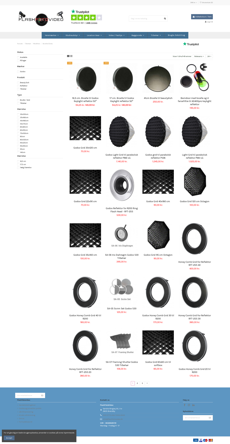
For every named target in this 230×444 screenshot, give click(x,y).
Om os (21, 418)
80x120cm (24, 140)
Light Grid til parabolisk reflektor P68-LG (194, 156)
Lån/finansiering (26, 412)
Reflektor (23, 86)
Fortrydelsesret (25, 422)
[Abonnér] (42, 395)
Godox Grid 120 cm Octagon (194, 201)
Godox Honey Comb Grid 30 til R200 (158, 317)
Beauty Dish (24, 83)
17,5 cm (23, 164)
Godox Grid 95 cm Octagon (158, 254)
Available (23, 57)
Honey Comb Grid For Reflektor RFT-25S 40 (194, 263)
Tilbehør (23, 89)
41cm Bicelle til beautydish (158, 98)
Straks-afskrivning (27, 415)
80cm (22, 136)
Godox (22, 72)
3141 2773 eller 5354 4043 (114, 415)
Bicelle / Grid (25, 100)
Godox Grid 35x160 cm (85, 254)
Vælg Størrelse (25, 167)
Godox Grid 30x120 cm (85, 147)
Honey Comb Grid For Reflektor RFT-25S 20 (85, 371)
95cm (22, 149)
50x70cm (24, 124)
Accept (9, 438)
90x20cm (24, 143)
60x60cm (24, 127)
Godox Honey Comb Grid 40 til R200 (85, 317)
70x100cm (24, 133)
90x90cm (24, 146)
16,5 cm (23, 161)
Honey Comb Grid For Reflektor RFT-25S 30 (194, 317)
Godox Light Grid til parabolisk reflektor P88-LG (122, 156)
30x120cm (24, 114)
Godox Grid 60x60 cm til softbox (158, 364)
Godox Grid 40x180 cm (158, 201)
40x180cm (24, 121)
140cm (22, 152)
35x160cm (24, 117)
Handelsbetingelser (27, 405)
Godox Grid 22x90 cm (85, 201)
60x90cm (24, 130)
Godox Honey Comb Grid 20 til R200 (195, 371)
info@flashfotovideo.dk (113, 419)
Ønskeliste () (207, 2)
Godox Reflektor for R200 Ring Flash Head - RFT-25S (122, 210)
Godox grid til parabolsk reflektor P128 (158, 156)
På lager (23, 60)
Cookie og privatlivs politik (30, 408)
